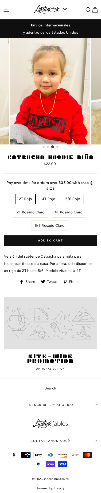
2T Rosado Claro (31, 212)
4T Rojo (48, 199)
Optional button (50, 368)
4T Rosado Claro (68, 212)
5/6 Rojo (72, 199)
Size (50, 188)
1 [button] (44, 147)
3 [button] (52, 146)
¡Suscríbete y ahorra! (50, 405)
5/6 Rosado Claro (49, 225)
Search (50, 388)
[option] (50, 29)
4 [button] (57, 147)
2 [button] (48, 147)
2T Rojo (25, 199)
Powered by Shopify (50, 488)
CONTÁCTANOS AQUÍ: (51, 441)
